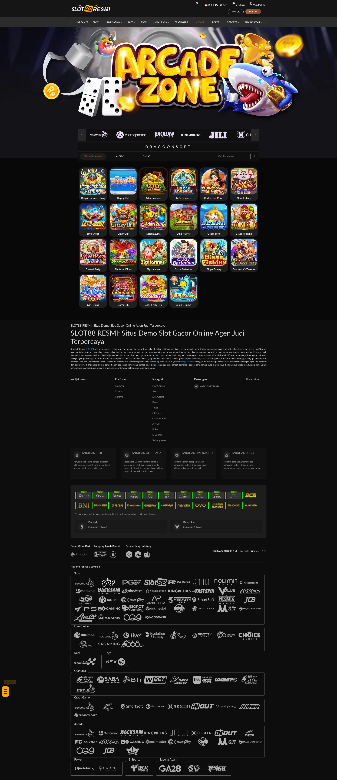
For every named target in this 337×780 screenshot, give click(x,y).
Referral (119, 397)
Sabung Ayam (252, 22)
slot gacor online (188, 362)
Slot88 (91, 349)
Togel (144, 22)
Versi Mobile (259, 5)
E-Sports (232, 22)
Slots (96, 22)
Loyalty (119, 391)
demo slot (159, 355)
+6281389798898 (210, 386)
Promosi (119, 386)
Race (131, 22)
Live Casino (113, 22)
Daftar (253, 12)
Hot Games (81, 22)
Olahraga (161, 22)
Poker (216, 22)
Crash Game (182, 22)
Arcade (200, 22)
